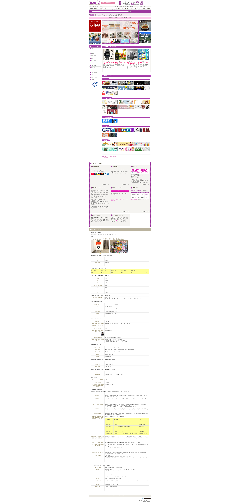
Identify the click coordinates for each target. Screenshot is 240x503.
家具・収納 (93, 67)
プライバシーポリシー (139, 6)
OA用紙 (92, 79)
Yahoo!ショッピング (147, 6)
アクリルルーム (119, 15)
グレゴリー (119, 14)
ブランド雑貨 (93, 65)
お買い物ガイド (121, 6)
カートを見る (127, 6)
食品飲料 (92, 51)
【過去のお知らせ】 (106, 157)
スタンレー (110, 14)
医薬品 (92, 48)
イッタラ (96, 14)
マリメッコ (103, 15)
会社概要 (116, 6)
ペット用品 (93, 62)
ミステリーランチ (98, 15)
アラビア (100, 14)
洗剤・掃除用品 (94, 60)
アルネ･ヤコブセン (113, 15)
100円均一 (93, 53)
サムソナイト (114, 14)
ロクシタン (108, 15)
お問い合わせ (132, 6)
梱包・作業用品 (94, 77)
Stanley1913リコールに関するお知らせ (109, 156)
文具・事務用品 (94, 72)
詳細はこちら (106, 184)
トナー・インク (94, 74)
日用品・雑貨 (93, 55)
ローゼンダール (105, 14)
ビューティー (93, 58)
